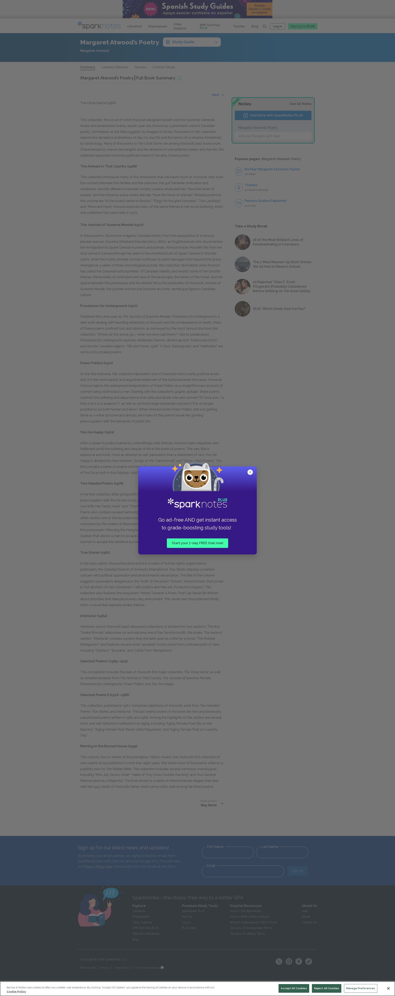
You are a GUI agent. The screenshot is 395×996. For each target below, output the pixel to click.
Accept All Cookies (294, 988)
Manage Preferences (360, 988)
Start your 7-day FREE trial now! (197, 543)
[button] (250, 472)
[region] (197, 988)
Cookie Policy (16, 991)
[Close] (388, 988)
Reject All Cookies (326, 988)
